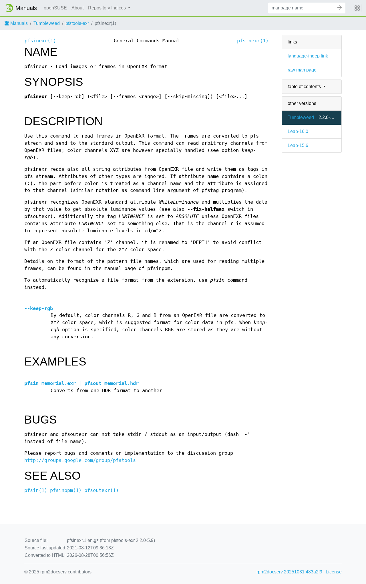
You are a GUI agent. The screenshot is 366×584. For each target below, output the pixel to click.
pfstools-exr (77, 23)
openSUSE (55, 7)
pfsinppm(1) (65, 490)
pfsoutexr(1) (101, 490)
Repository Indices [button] (107, 7)
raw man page (302, 69)
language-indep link (308, 55)
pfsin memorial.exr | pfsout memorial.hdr (81, 383)
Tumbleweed (46, 23)
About (77, 7)
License (334, 571)
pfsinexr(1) (40, 40)
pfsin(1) (35, 490)
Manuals (18, 23)
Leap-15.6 (298, 145)
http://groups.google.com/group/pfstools (80, 460)
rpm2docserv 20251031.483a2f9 (289, 571)
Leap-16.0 (298, 131)
